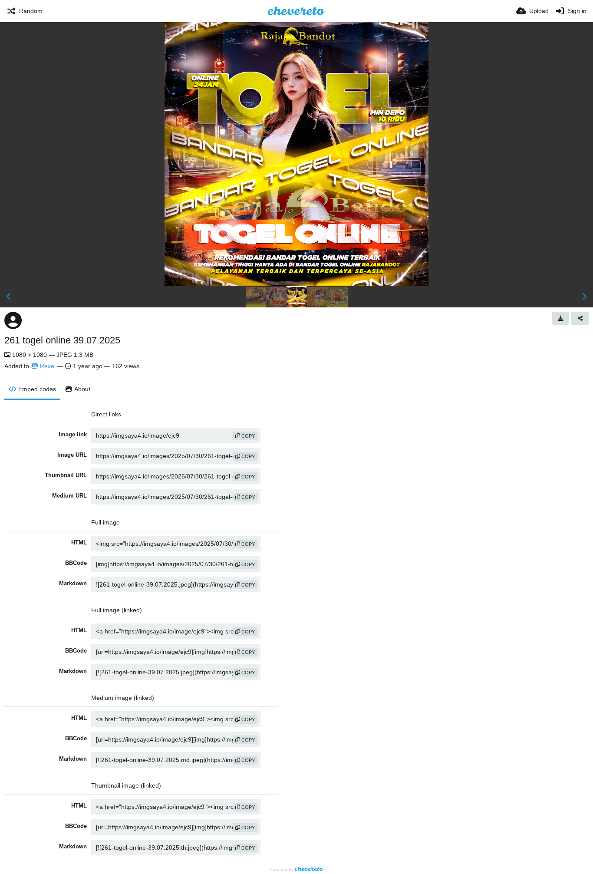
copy (247, 436)
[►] (584, 296)
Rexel (48, 366)
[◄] (8, 296)
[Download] (560, 318)
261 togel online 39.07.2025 (62, 340)
